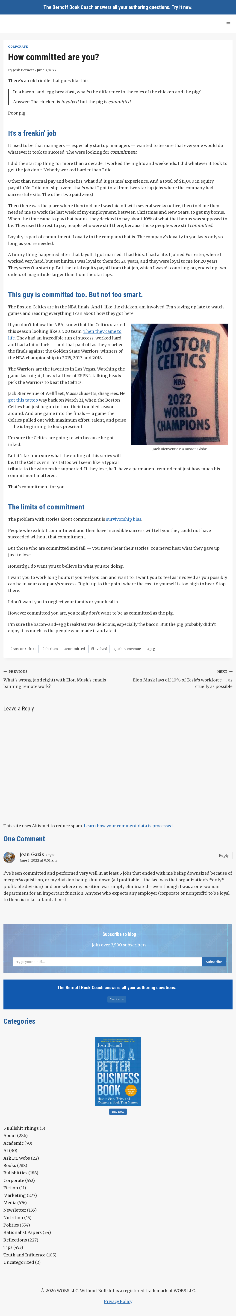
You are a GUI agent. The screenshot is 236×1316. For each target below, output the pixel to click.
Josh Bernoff (23, 70)
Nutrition (13, 1217)
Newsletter (14, 1210)
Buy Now (118, 1111)
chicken (50, 649)
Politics (11, 1225)
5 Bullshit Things (21, 1128)
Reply (224, 855)
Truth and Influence (24, 1255)
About (9, 1135)
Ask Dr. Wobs (16, 1158)
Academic (13, 1143)
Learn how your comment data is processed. (129, 825)
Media (9, 1202)
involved (99, 649)
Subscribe (214, 962)
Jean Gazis (32, 855)
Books (9, 1165)
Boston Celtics (23, 649)
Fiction (10, 1187)
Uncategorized (18, 1262)
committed (74, 649)
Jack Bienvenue (127, 649)
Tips (7, 1247)
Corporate (18, 46)
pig (151, 649)
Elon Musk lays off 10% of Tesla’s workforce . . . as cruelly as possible (183, 679)
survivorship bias (123, 519)
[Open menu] (228, 23)
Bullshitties (15, 1172)
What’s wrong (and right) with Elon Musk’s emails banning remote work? (54, 679)
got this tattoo (23, 400)
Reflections (15, 1240)
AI (5, 1150)
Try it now (181, 7)
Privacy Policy (118, 1301)
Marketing (14, 1195)
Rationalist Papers (22, 1232)
